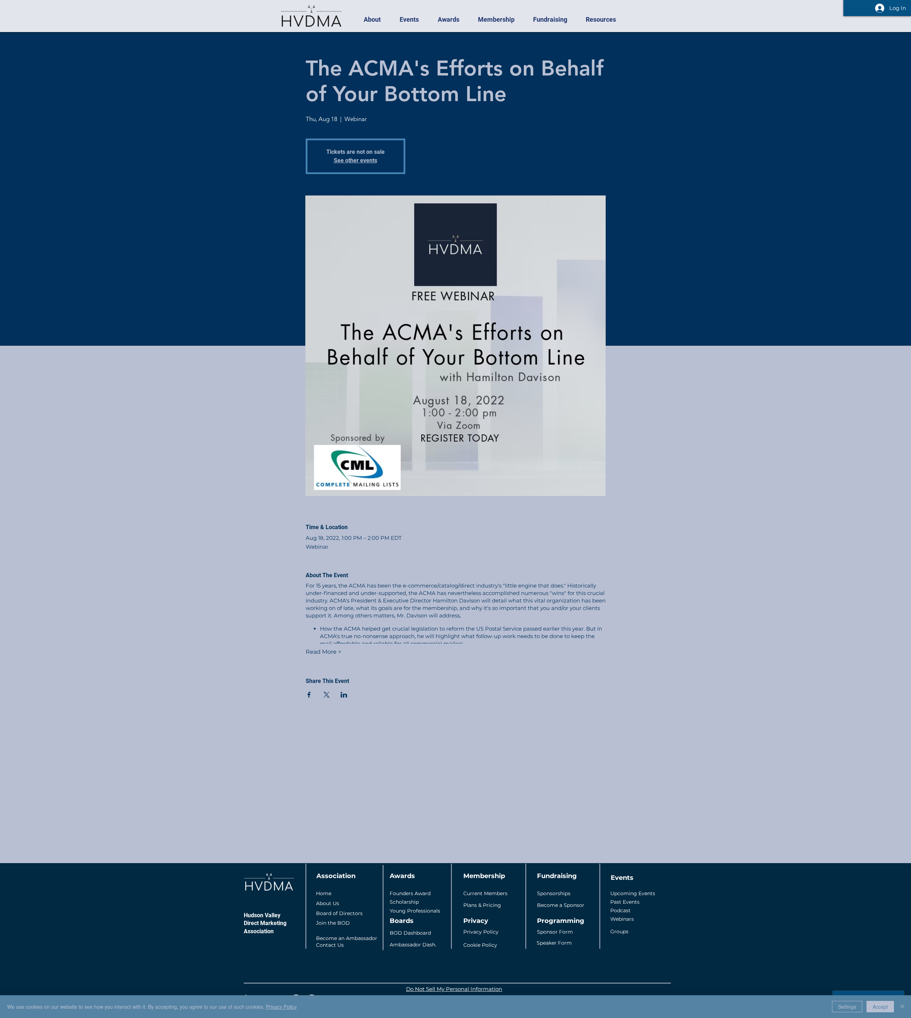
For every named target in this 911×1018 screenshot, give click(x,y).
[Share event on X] (326, 695)
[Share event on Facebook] (309, 695)
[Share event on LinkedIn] (344, 695)
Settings (847, 1006)
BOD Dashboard (410, 933)
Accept (880, 1006)
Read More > (323, 651)
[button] (376, 19)
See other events (355, 160)
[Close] (902, 1006)
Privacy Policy (281, 1006)
